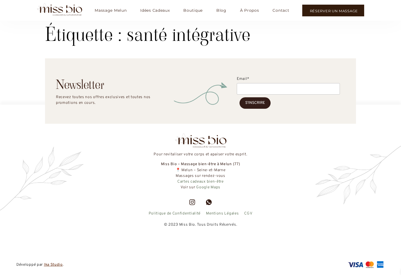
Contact (281, 10)
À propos (249, 10)
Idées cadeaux (155, 10)
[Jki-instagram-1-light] (192, 202)
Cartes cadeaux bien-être (200, 181)
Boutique (193, 10)
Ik (45, 264)
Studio (56, 264)
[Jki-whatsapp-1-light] (209, 202)
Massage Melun (111, 10)
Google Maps (208, 187)
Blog (221, 10)
